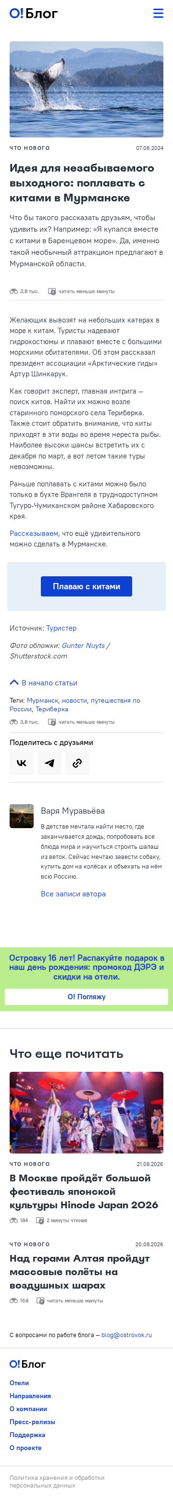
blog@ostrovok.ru (126, 1335)
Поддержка (27, 1434)
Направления (30, 1395)
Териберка (52, 709)
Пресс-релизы (32, 1421)
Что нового (30, 148)
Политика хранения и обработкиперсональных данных (57, 1481)
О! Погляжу (87, 996)
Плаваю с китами (86, 586)
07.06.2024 (149, 148)
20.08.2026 (149, 1244)
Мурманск (42, 700)
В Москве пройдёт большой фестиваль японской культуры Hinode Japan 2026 (84, 1191)
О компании (28, 1408)
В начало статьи (48, 682)
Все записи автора (73, 893)
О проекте (26, 1447)
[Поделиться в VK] (22, 763)
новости (74, 700)
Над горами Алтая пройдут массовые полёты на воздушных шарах (80, 1271)
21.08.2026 (150, 1164)
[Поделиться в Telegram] (49, 763)
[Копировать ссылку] (77, 763)
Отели (19, 1382)
